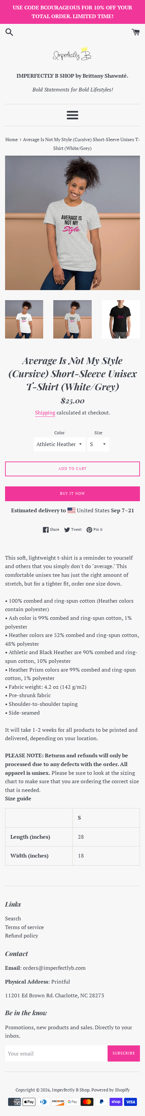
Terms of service (24, 927)
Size (98, 433)
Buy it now (72, 493)
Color (59, 433)
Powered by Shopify (110, 1090)
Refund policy (21, 935)
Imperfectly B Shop (70, 1090)
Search (13, 918)
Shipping (45, 412)
